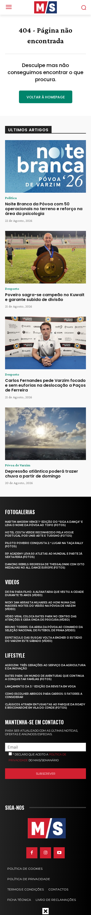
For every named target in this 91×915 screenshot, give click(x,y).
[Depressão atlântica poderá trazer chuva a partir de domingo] (45, 433)
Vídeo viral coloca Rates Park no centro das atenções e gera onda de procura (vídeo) (41, 618)
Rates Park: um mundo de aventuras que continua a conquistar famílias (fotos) (44, 677)
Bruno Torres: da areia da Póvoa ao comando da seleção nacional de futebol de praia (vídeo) (44, 628)
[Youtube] (59, 852)
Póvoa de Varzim (17, 465)
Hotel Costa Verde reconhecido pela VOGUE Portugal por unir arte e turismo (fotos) (39, 534)
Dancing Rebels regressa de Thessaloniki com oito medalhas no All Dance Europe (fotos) (44, 566)
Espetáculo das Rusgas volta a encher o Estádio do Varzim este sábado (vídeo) (43, 639)
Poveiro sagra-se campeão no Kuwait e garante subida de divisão (44, 297)
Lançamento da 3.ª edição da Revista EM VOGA (40, 686)
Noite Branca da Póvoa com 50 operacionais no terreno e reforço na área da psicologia (43, 208)
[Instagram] (45, 852)
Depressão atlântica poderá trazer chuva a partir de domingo (41, 473)
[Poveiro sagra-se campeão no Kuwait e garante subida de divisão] (45, 257)
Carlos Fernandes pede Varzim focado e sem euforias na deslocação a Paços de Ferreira (45, 385)
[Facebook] (31, 852)
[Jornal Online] (45, 7)
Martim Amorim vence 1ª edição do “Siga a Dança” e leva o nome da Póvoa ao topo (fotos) (44, 523)
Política (11, 198)
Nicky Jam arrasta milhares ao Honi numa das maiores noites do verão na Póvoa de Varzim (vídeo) (40, 606)
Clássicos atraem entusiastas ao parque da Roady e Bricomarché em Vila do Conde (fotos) (45, 706)
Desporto (12, 288)
